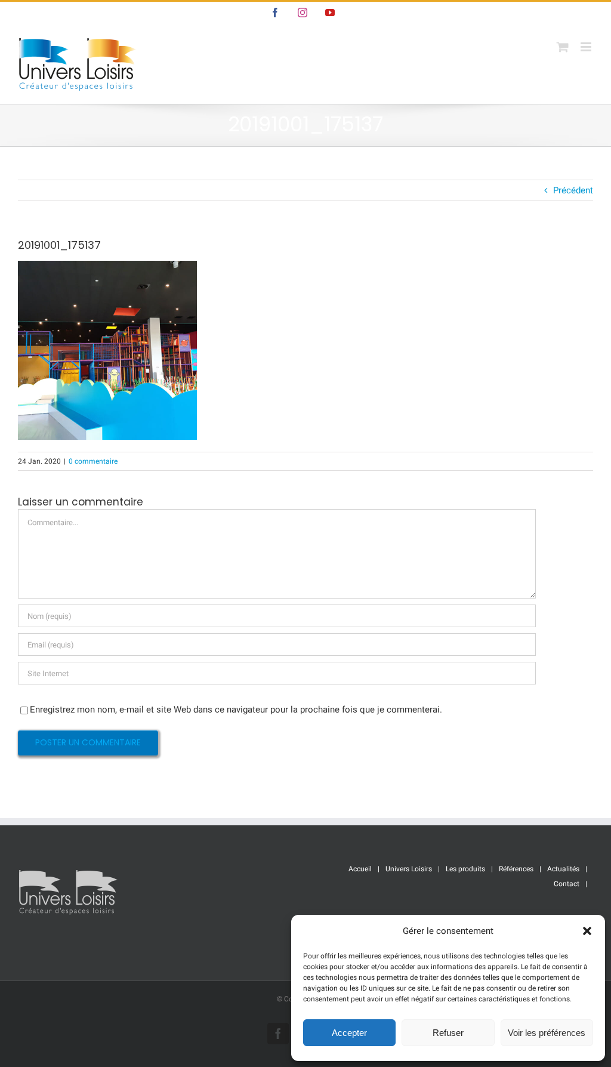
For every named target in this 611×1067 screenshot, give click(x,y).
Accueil (360, 869)
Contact (566, 883)
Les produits (465, 869)
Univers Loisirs (408, 869)
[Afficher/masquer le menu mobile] (587, 47)
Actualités (563, 869)
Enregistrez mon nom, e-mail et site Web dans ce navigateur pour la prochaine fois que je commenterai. (236, 709)
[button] (587, 931)
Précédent (573, 190)
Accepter (349, 1033)
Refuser (448, 1033)
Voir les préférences (546, 1033)
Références (516, 869)
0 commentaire (93, 461)
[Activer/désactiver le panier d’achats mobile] (563, 47)
